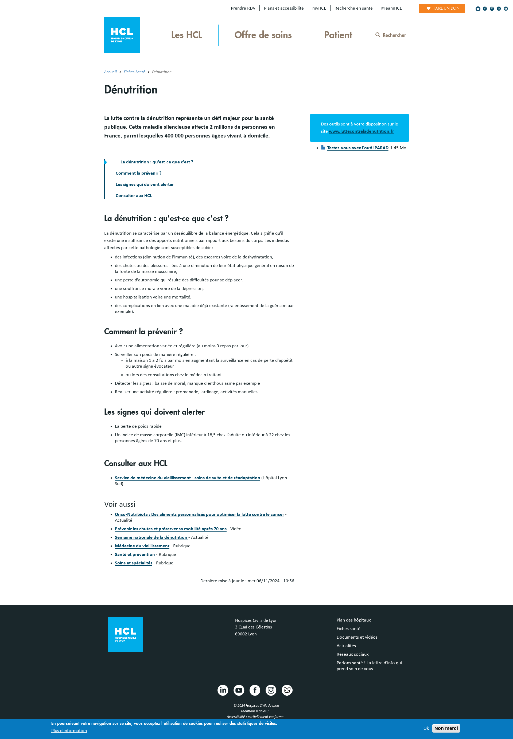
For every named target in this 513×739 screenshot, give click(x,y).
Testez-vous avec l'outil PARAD (357, 148)
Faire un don (447, 8)
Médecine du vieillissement (142, 546)
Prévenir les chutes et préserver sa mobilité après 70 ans (171, 528)
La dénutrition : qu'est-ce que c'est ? (156, 162)
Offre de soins (263, 35)
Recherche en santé (354, 8)
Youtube (238, 690)
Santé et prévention (135, 554)
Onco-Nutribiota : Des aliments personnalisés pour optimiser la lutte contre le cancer (199, 514)
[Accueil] (122, 34)
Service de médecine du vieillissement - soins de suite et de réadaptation (187, 477)
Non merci (446, 728)
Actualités (346, 645)
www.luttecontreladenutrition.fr (361, 131)
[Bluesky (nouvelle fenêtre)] (478, 8)
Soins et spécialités (133, 563)
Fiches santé (348, 628)
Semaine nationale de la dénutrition (151, 537)
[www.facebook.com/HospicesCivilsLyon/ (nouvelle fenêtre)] (485, 8)
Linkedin (222, 690)
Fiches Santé (134, 72)
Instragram (271, 690)
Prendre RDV (243, 8)
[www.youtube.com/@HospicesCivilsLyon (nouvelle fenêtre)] (505, 8)
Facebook (254, 690)
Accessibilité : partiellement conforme (255, 717)
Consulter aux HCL (134, 195)
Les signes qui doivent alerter (145, 184)
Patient (338, 35)
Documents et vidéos (357, 637)
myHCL (319, 8)
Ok (426, 728)
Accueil (110, 72)
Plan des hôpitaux (354, 620)
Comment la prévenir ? (138, 173)
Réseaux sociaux (353, 654)
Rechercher (394, 35)
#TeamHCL (391, 8)
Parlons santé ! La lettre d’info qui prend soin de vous (369, 666)
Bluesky (287, 690)
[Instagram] (491, 8)
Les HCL (186, 35)
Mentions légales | (255, 711)
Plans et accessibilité (284, 8)
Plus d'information (69, 730)
